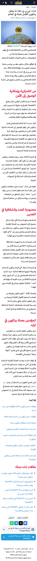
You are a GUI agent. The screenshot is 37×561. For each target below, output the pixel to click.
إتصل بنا (17, 549)
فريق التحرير (24, 549)
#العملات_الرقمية (22, 518)
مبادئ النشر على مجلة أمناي (23, 552)
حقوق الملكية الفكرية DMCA (18, 555)
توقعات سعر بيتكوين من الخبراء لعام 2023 (20, 416)
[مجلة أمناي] (18, 2)
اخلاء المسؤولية (10, 552)
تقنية (27, 7)
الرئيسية (33, 7)
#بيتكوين (11, 518)
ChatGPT (16, 46)
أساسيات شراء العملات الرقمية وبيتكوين (21, 429)
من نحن (31, 549)
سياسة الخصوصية (9, 549)
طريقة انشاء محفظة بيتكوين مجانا (23, 422)
